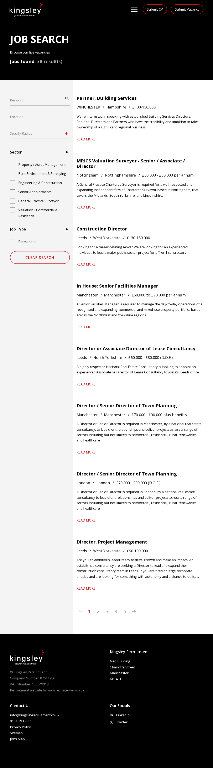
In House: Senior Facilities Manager (117, 286)
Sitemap (16, 733)
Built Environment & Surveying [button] (42, 173)
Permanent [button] (27, 241)
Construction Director (102, 229)
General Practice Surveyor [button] (38, 201)
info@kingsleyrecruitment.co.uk (34, 715)
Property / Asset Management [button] (42, 164)
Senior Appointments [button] (35, 192)
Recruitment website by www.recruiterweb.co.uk (47, 690)
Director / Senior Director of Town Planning (127, 405)
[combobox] (47, 133)
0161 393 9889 (21, 721)
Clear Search (39, 257)
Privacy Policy (20, 727)
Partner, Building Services (107, 98)
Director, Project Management (112, 542)
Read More (86, 139)
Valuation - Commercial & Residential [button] (38, 213)
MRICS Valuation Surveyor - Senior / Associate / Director (131, 163)
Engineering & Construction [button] (40, 182)
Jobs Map (17, 739)
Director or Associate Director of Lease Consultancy (136, 348)
